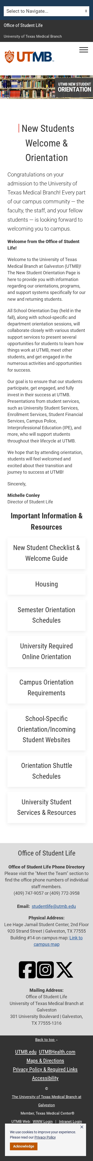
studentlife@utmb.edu (54, 906)
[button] (83, 50)
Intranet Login (70, 1121)
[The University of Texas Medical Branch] (29, 58)
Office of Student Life (23, 25)
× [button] (82, 1127)
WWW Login (43, 1121)
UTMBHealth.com (57, 1052)
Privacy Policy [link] (45, 1137)
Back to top (45, 1039)
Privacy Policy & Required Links (45, 1069)
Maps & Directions (45, 1061)
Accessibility (45, 1078)
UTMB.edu (25, 1052)
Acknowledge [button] (23, 1146)
